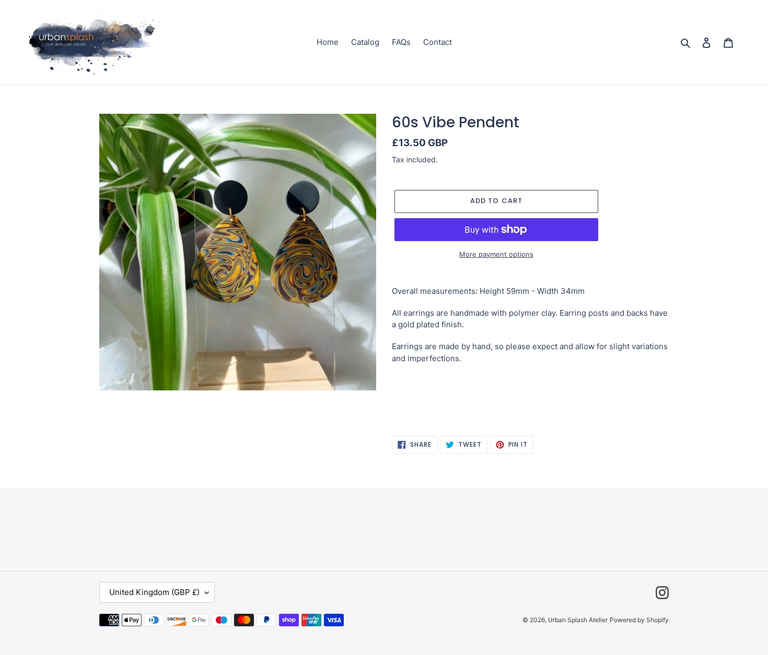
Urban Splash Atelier (578, 620)
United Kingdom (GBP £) (154, 592)
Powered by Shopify (639, 620)
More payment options (496, 254)
